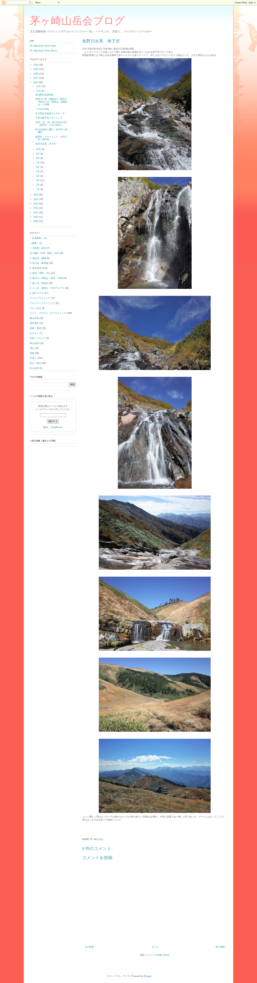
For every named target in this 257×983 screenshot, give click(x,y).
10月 (39, 149)
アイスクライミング (40, 298)
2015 (36, 194)
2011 (36, 212)
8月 (38, 158)
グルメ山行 (35, 308)
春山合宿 (34, 343)
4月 (38, 176)
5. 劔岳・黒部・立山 (40, 273)
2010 (36, 217)
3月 (38, 180)
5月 (38, 171)
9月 (38, 153)
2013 (36, 203)
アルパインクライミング (42, 303)
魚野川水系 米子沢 (45, 144)
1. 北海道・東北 (38, 248)
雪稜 (32, 353)
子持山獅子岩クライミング (49, 117)
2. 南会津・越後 (38, 258)
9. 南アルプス (37, 293)
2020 (36, 64)
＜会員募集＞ (36, 238)
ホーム (154, 947)
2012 (36, 208)
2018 (36, 73)
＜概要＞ (34, 243)
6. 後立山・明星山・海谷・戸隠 (46, 278)
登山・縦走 (35, 363)
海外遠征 (34, 323)
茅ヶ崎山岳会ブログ (77, 21)
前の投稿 (220, 947)
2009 (36, 221)
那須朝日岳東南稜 (44, 94)
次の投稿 (89, 947)
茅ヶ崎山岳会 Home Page (43, 45)
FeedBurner (57, 427)
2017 (36, 78)
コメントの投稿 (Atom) (157, 955)
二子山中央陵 (42, 109)
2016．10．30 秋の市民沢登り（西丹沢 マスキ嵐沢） (51, 123)
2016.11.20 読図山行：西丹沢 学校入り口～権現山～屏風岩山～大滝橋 (52, 102)
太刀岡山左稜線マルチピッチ (50, 113)
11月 (39, 91)
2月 (38, 184)
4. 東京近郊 (35, 268)
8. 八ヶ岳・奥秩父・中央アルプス (47, 288)
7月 (38, 162)
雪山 (32, 348)
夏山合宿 (34, 318)
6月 (38, 167)
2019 (36, 69)
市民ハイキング (38, 338)
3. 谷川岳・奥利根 (39, 263)
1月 (38, 189)
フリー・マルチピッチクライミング (48, 313)
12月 (39, 86)
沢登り (33, 358)
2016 (36, 82)
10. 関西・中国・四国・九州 (44, 253)
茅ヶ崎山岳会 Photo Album (43, 50)
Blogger (147, 976)
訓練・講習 (35, 328)
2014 (36, 199)
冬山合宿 (34, 368)
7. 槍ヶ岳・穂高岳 (39, 283)
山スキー (34, 333)
